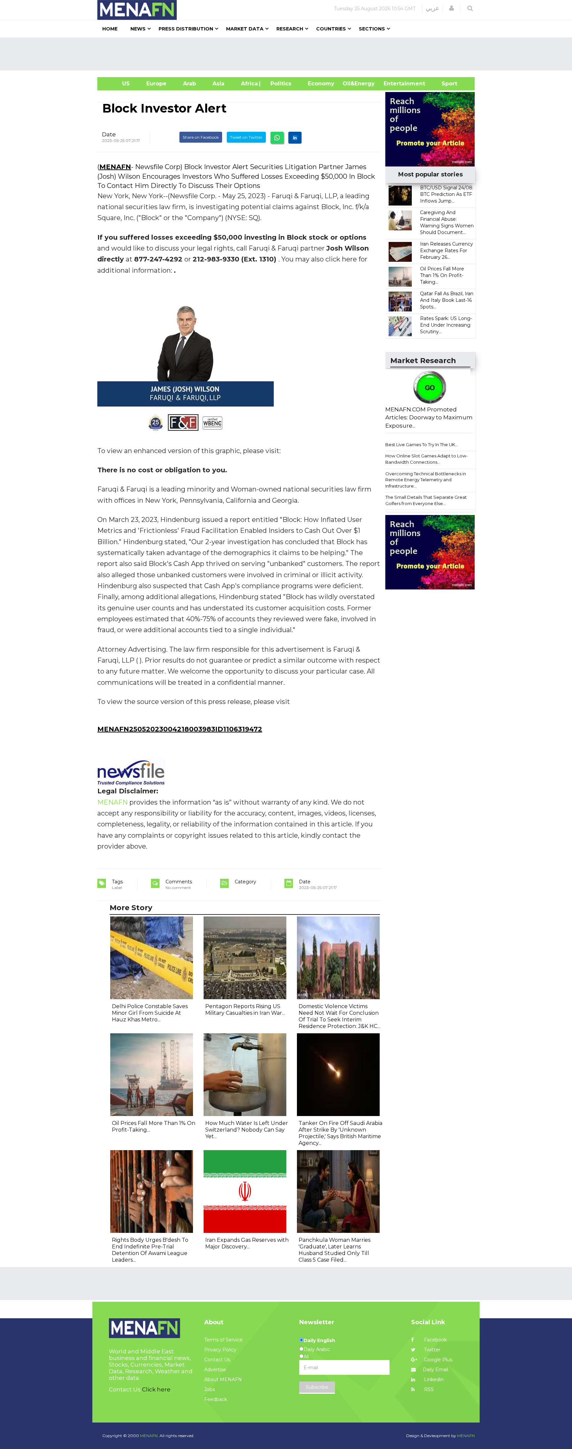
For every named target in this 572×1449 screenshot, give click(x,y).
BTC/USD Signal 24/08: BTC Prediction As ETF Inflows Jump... (446, 194)
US (117, 83)
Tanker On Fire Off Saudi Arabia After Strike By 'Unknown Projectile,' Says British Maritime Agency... (340, 1133)
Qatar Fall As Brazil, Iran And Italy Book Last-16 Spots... (446, 300)
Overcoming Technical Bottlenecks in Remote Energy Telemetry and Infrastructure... (425, 480)
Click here (156, 1389)
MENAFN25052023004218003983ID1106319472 (179, 729)
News (138, 29)
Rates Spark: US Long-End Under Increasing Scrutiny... (446, 325)
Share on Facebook (201, 137)
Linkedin (433, 1379)
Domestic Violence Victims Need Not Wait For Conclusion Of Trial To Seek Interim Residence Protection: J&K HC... (339, 1016)
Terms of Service (223, 1340)
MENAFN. (149, 1435)
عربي (432, 8)
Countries (331, 29)
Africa (248, 83)
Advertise (215, 1370)
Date (109, 134)
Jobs (209, 1389)
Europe (156, 83)
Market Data (244, 29)
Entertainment (394, 83)
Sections (372, 29)
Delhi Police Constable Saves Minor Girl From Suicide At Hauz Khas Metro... (150, 1013)
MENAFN (115, 167)
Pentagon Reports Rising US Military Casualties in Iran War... (245, 1009)
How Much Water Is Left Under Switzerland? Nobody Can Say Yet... (246, 1130)
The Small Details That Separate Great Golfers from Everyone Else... (426, 500)
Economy (321, 83)
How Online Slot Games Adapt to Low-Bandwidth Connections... (426, 459)
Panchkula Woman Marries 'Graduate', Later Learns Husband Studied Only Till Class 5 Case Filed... (334, 1250)
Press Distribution (186, 29)
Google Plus (437, 1360)
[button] (451, 8)
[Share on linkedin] (295, 138)
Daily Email (435, 1370)
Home (110, 29)
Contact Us (217, 1360)
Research (289, 29)
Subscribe (317, 1387)
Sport (445, 83)
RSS (428, 1389)
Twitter (431, 1350)
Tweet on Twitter (246, 137)
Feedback (215, 1399)
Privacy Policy (220, 1350)
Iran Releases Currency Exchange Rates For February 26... (446, 250)
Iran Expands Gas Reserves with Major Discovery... (247, 1243)
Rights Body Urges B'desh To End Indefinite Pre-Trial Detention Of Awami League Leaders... (150, 1250)
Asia (218, 83)
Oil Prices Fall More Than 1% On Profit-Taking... (442, 275)
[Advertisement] (288, 54)
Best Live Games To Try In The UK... (421, 444)
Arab (189, 83)
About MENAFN (223, 1379)
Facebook (435, 1340)
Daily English (319, 1340)
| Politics (279, 83)
